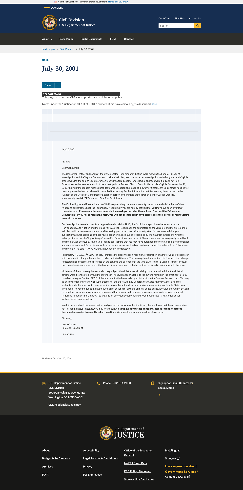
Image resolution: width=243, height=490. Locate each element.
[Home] (69, 29)
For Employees (92, 474)
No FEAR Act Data (135, 463)
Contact (175, 476)
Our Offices (165, 18)
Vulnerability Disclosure (139, 479)
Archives (47, 466)
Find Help (180, 18)
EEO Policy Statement (137, 471)
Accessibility (91, 450)
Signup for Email (173, 383)
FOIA (45, 474)
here (154, 104)
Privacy (87, 466)
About (46, 450)
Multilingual (172, 450)
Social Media (166, 387)
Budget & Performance (56, 458)
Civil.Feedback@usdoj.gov (64, 404)
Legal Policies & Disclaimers (100, 458)
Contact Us (195, 18)
